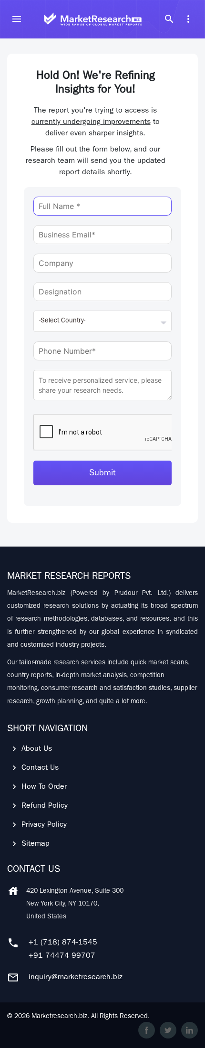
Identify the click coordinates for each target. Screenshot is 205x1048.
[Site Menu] (16, 18)
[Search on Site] (169, 18)
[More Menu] (188, 18)
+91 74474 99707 (62, 956)
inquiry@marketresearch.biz (76, 978)
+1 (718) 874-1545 (63, 943)
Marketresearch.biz (59, 1016)
